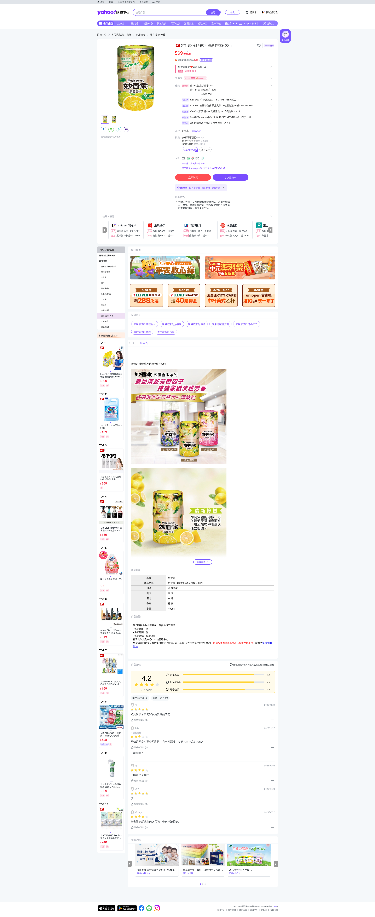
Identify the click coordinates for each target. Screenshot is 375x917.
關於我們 (232, 910)
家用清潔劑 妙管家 (171, 324)
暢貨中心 (148, 23)
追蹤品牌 (196, 130)
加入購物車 (230, 177)
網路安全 (254, 910)
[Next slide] (121, 358)
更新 (275, 906)
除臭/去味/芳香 (157, 34)
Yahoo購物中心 (113, 12)
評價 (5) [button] (144, 343)
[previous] (105, 230)
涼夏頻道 (189, 23)
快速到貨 (161, 23)
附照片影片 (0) (160, 698)
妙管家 (185, 130)
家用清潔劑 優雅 (142, 331)
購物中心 (102, 34)
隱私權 (264, 910)
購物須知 (243, 910)
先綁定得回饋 (206, 59)
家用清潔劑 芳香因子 (246, 324)
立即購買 (193, 177)
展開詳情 (201, 562)
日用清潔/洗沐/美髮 (121, 34)
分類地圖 (274, 910)
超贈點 (270, 23)
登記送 (134, 23)
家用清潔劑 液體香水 (144, 324)
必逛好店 (202, 23)
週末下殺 (216, 23)
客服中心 (221, 910)
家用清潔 (140, 34)
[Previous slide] (101, 358)
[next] (270, 230)
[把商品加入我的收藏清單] (259, 45)
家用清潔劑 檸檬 (196, 324)
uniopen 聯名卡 (251, 23)
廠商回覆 (137, 752)
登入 (232, 12)
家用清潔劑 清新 (220, 324)
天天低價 (175, 23)
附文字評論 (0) (140, 698)
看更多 (228, 23)
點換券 (121, 23)
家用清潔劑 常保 (165, 331)
